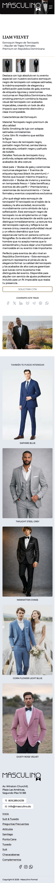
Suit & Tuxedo (10, 819)
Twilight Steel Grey (27, 521)
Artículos (7, 829)
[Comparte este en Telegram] (34, 303)
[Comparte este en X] (14, 303)
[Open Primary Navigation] (51, 7)
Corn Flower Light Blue (27, 678)
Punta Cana (9, 839)
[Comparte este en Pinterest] (40, 303)
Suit (4, 849)
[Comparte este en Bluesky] (27, 303)
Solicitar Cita (27, 289)
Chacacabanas (11, 854)
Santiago (7, 834)
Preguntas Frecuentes (15, 824)
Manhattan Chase (27, 600)
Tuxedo (6, 844)
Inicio (5, 813)
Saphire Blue (27, 443)
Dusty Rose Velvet (28, 756)
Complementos (11, 859)
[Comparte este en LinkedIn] (21, 303)
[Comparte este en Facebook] (8, 303)
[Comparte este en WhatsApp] (47, 303)
